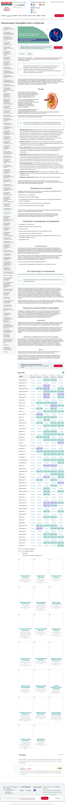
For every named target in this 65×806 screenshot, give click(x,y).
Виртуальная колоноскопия (6, 298)
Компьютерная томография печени (8, 185)
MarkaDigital (57, 791)
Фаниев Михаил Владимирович (56, 713)
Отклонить (58, 798)
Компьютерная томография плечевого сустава (7, 193)
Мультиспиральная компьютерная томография (8, 279)
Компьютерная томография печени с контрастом (8, 189)
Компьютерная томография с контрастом (6, 224)
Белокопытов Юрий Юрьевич (41, 629)
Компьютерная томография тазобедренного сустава (7, 246)
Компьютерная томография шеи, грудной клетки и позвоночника (7, 263)
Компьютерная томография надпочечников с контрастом (7, 171)
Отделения (8, 15)
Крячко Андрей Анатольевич (40, 603)
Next (16, 770)
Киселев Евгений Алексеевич (25, 739)
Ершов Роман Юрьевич (41, 576)
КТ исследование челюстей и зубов (7, 306)
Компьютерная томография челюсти (8, 251)
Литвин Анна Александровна (56, 603)
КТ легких (5, 351)
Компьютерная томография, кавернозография (7, 268)
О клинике (3, 15)
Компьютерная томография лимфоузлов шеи (7, 138)
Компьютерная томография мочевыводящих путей (7, 161)
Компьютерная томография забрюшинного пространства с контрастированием (8, 101)
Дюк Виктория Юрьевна (56, 629)
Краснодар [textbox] (23, 2)
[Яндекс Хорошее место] (42, 5)
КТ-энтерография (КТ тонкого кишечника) (8, 272)
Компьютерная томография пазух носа (7, 181)
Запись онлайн (59, 15)
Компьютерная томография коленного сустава (7, 107)
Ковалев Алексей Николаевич (25, 659)
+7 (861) (19, 5)
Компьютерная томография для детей (8, 85)
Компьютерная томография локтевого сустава (7, 142)
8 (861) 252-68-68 (37, 365)
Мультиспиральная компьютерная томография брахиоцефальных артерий (8, 284)
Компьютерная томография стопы (7, 238)
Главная (3, 19)
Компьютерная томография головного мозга (7, 58)
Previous (16, 766)
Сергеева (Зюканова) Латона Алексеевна (56, 687)
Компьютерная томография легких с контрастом (8, 127)
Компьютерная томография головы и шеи (8, 309)
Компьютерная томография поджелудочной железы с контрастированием (8, 199)
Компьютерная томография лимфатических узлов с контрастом (8, 133)
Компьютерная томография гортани (8, 68)
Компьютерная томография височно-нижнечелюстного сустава (8, 38)
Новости (30, 15)
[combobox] (25, 3)
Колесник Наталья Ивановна (56, 576)
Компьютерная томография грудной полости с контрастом (8, 81)
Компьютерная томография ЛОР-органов (7, 314)
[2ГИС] (33, 5)
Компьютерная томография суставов (8, 242)
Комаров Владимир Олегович (41, 659)
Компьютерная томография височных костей (7, 43)
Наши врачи (15, 15)
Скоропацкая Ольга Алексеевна (25, 713)
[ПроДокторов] (35, 8)
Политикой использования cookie (27, 798)
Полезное (25, 15)
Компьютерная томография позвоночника (6, 205)
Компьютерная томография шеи (7, 254)
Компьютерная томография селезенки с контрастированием (8, 234)
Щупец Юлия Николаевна (41, 739)
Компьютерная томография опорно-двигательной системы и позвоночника (8, 320)
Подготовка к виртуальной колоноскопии (6, 335)
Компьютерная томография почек (7, 209)
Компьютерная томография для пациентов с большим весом (8, 89)
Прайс (34, 15)
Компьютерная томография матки (7, 157)
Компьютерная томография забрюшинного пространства (7, 95)
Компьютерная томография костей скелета (7, 119)
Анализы (38, 15)
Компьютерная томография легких (7, 124)
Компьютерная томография (18, 19)
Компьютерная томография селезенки (6, 229)
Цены (29, 54)
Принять (45, 798)
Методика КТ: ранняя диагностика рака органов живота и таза (8, 341)
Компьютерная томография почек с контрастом (8, 213)
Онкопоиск (6, 344)
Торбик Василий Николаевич (41, 713)
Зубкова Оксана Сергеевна (25, 576)
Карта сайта (45, 793)
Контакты (43, 15)
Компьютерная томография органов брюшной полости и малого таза (8, 326)
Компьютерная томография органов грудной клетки (8, 331)
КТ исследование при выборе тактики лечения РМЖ (8, 301)
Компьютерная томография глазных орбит (8, 48)
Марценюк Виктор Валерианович (56, 659)
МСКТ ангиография (7, 275)
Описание (22, 54)
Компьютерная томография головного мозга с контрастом (7, 63)
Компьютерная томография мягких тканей (8, 166)
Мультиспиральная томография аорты (8, 290)
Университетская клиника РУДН (38, 2)
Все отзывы (61, 754)
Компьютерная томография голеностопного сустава (7, 53)
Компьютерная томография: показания (6, 293)
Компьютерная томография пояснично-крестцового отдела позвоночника (8, 218)
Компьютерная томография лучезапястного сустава (7, 147)
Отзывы (20, 15)
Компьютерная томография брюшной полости (8, 28)
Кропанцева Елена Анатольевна (25, 603)
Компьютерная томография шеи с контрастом (7, 258)
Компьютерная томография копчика (8, 116)
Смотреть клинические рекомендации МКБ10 (51, 795)
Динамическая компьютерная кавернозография (7, 348)
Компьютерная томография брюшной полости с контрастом (8, 33)
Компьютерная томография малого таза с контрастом (8, 152)
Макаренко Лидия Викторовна (40, 686)
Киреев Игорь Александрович (25, 686)
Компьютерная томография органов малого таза (8, 176)
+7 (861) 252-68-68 (25, 792)
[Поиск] (14, 7)
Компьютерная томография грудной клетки (8, 76)
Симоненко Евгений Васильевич (25, 629)
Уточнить (33, 380)
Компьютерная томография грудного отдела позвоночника (8, 72)
